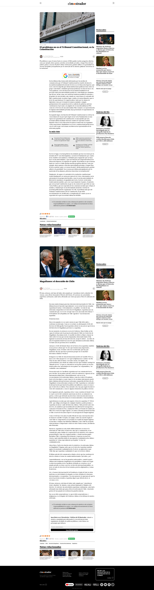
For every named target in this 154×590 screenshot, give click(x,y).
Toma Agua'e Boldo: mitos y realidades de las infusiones (61, 145)
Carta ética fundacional (67, 573)
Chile (47, 543)
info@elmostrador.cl (48, 576)
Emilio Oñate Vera (49, 56)
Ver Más (61, 56)
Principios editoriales (67, 575)
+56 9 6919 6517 (42, 576)
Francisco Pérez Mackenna (65, 543)
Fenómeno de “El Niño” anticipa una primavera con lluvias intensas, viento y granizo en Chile (84, 146)
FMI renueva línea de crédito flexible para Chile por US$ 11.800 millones (105, 139)
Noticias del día (102, 112)
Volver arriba (42, 584)
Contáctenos (81, 575)
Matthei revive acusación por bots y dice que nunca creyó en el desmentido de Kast (105, 70)
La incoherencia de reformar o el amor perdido (59, 235)
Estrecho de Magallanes (54, 543)
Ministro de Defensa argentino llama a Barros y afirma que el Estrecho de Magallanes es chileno (105, 50)
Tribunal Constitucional (51, 221)
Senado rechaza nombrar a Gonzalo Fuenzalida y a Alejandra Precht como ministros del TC (46, 236)
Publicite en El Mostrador (83, 572)
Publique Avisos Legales (83, 574)
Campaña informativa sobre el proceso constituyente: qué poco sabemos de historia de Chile (88, 236)
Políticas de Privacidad (67, 576)
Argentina (42, 543)
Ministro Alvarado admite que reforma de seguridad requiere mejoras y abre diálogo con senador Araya (104, 83)
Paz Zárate (47, 288)
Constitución (42, 221)
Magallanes (74, 543)
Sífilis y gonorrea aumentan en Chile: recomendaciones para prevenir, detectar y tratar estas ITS (84, 140)
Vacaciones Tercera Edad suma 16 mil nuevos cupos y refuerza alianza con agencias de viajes (62, 139)
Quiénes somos (65, 572)
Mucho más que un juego (103, 88)
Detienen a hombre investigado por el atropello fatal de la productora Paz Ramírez (105, 131)
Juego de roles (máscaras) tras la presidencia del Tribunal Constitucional (73, 236)
